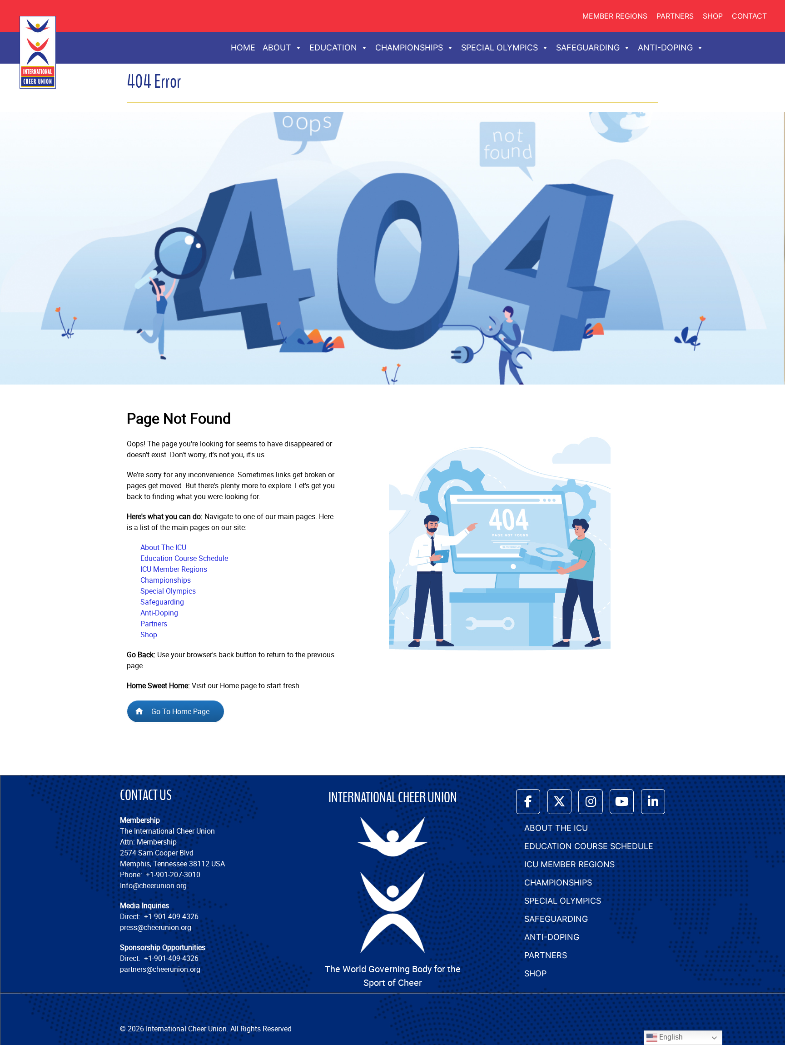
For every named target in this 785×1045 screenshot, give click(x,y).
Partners (675, 15)
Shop (713, 15)
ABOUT (277, 47)
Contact (749, 15)
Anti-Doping (159, 613)
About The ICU (163, 547)
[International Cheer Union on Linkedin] (653, 801)
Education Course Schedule (184, 558)
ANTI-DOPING (665, 47)
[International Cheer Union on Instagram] (590, 801)
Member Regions (614, 15)
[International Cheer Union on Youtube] (622, 801)
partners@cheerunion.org (160, 969)
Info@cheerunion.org (153, 885)
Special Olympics (168, 591)
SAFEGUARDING (588, 47)
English (670, 1037)
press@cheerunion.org (155, 927)
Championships (165, 580)
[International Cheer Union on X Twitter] (559, 801)
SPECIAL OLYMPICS (499, 47)
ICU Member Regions (173, 569)
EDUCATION (333, 47)
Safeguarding (162, 602)
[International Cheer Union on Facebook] (528, 801)
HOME (243, 47)
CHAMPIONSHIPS (409, 47)
